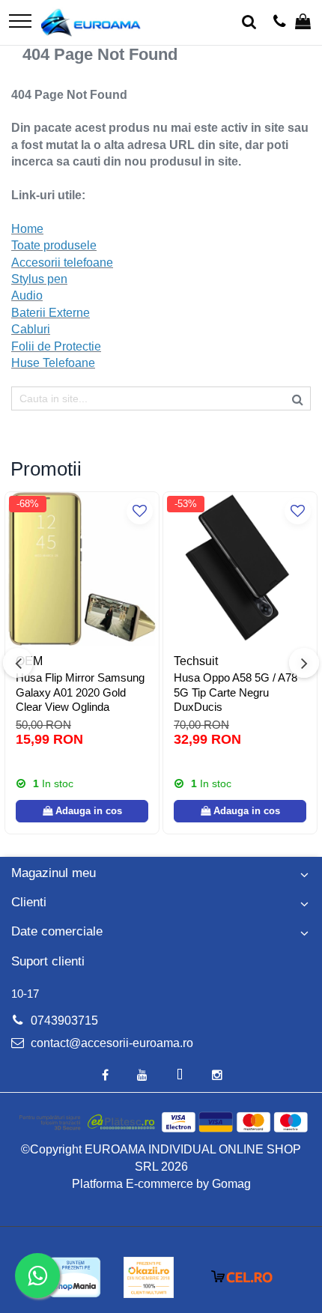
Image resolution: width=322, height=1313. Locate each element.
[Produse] (20, 22)
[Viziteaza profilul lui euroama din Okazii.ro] (149, 1277)
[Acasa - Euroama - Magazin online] (91, 22)
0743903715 (63, 1020)
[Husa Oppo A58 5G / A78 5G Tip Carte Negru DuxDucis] (240, 569)
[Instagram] (217, 1076)
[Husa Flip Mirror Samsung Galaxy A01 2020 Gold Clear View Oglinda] (82, 569)
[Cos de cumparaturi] (303, 22)
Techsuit (196, 661)
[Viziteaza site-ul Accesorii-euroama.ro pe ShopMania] (75, 1277)
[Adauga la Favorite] (140, 511)
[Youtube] (142, 1076)
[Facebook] (105, 1076)
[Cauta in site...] (249, 22)
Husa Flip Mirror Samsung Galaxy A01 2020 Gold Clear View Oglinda (80, 692)
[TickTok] (179, 1076)
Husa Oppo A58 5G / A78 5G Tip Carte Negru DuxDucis (235, 692)
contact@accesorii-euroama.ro (110, 1043)
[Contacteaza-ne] (280, 22)
